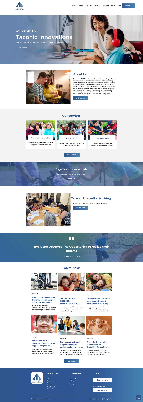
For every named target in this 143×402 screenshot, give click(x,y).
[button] (71, 179)
